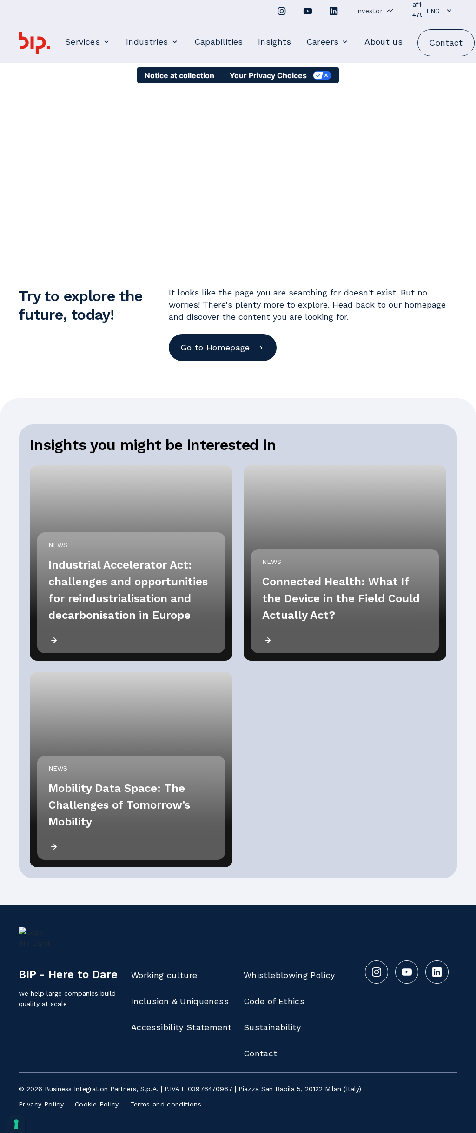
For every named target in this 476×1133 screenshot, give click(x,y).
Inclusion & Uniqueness (180, 1001)
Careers (322, 42)
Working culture (164, 975)
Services (82, 42)
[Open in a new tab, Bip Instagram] (281, 11)
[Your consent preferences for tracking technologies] (16, 1124)
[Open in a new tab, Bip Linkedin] (333, 11)
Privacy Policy (41, 1104)
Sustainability (272, 1027)
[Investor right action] (390, 10)
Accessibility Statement (181, 1027)
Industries (147, 42)
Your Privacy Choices (268, 75)
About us (383, 42)
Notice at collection (179, 75)
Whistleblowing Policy (289, 975)
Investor (369, 10)
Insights (274, 42)
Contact (261, 1053)
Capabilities (218, 42)
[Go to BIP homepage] (34, 43)
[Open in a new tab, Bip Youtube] (307, 11)
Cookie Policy (97, 1104)
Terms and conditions (165, 1104)
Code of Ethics (274, 1001)
